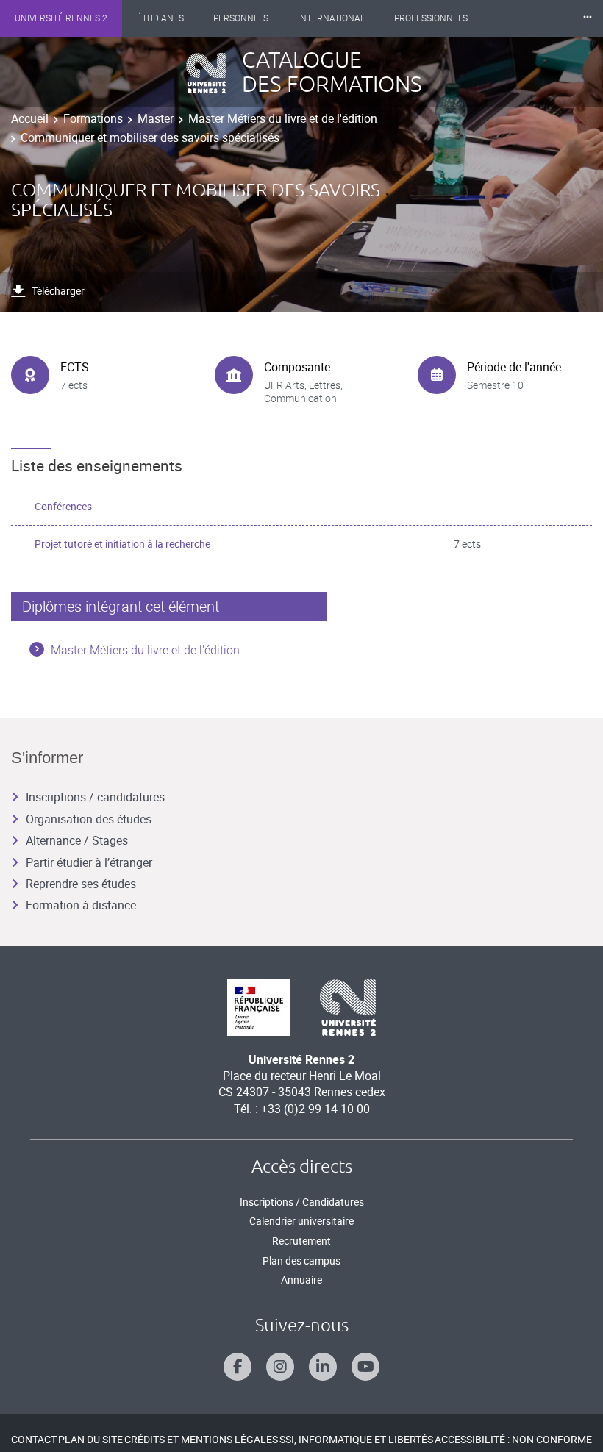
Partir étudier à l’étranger (89, 862)
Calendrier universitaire (301, 1221)
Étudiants (160, 18)
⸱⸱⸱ (587, 18)
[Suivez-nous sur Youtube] (365, 1367)
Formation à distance (81, 905)
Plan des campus (301, 1260)
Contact (34, 1439)
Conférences (63, 506)
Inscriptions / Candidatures (302, 1202)
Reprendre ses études (81, 884)
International (331, 18)
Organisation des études (88, 819)
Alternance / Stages (77, 840)
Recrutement (301, 1241)
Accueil (30, 118)
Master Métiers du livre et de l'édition (282, 118)
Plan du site (90, 1439)
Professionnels (431, 18)
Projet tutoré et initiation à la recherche (122, 544)
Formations (93, 118)
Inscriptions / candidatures (95, 797)
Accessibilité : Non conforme (513, 1439)
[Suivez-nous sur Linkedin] (323, 1367)
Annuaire (301, 1280)
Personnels (240, 18)
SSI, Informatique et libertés (356, 1439)
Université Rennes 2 (61, 18)
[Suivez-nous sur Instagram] (280, 1367)
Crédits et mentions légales (201, 1439)
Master (156, 118)
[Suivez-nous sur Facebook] (237, 1367)
